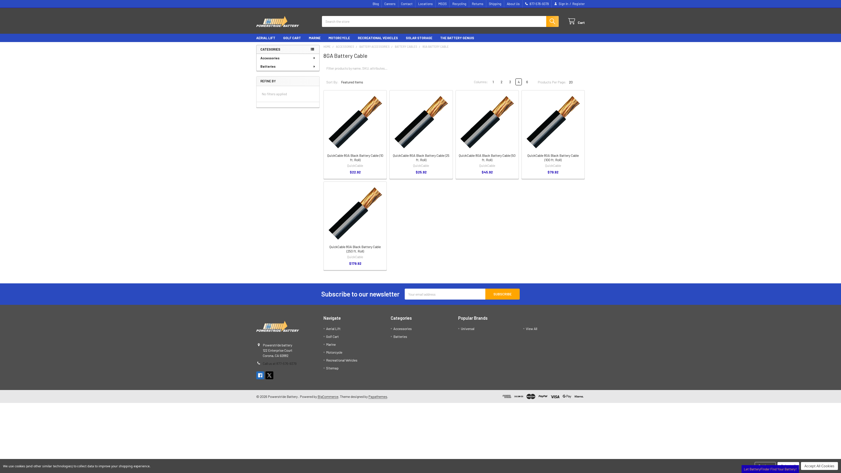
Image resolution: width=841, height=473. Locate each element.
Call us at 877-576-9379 (280, 363)
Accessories (269, 58)
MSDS (442, 4)
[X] (269, 375)
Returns (477, 4)
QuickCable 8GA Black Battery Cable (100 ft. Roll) (553, 157)
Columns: (481, 82)
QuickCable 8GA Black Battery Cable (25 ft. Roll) (421, 157)
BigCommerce (328, 396)
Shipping (495, 4)
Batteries (268, 66)
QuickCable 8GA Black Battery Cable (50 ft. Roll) (487, 157)
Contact (407, 4)
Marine (315, 38)
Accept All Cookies (819, 466)
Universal (467, 329)
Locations (425, 4)
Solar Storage (419, 38)
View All (531, 329)
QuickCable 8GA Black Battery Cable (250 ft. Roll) (355, 249)
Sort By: (332, 82)
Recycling (459, 4)
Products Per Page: (552, 82)
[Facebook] (260, 375)
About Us (513, 4)
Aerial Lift (265, 38)
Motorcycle (339, 38)
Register (578, 4)
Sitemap (332, 368)
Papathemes (377, 396)
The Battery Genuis (457, 38)
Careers (390, 4)
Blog (376, 4)
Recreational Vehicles (378, 38)
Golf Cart (292, 38)
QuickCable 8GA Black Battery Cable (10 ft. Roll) (355, 157)
